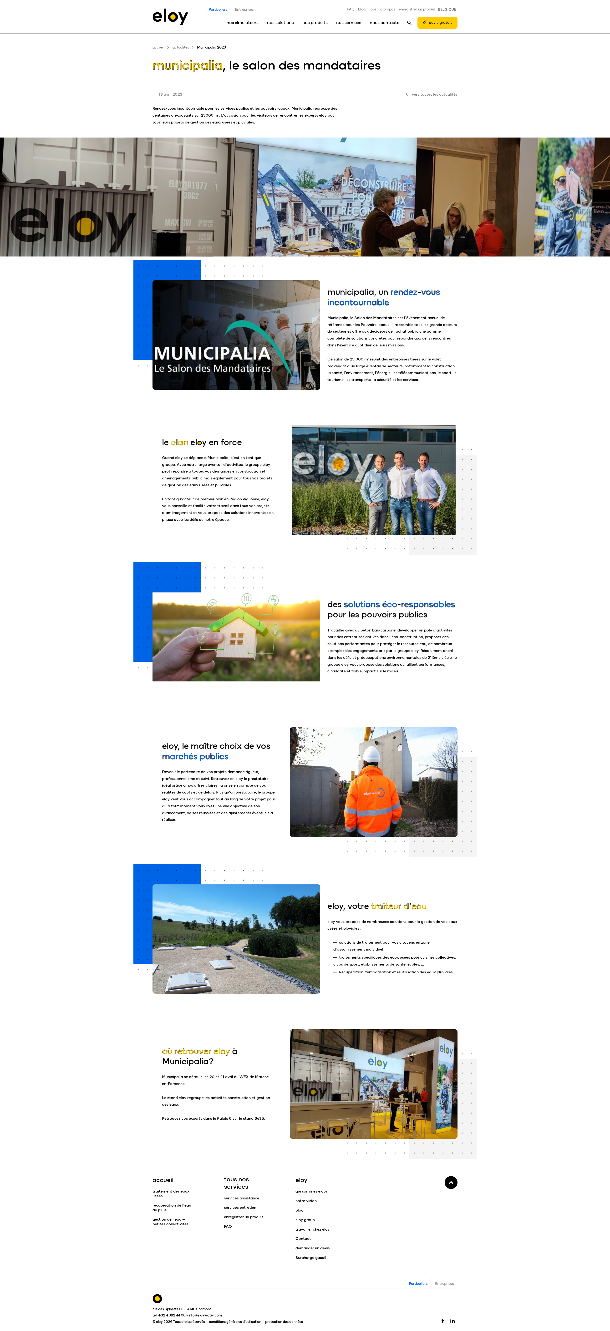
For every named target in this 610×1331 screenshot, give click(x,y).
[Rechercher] (409, 22)
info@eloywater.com (205, 1315)
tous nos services (236, 1182)
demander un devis (312, 1248)
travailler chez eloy (312, 1229)
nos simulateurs (243, 22)
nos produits (315, 22)
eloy (301, 1180)
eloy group (305, 1220)
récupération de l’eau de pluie (171, 1207)
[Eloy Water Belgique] (170, 16)
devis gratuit (440, 22)
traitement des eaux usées (170, 1193)
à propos (387, 9)
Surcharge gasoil (310, 1257)
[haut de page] (451, 1182)
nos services (348, 22)
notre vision (306, 1200)
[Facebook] (443, 1320)
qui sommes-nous (311, 1191)
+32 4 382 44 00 (172, 1315)
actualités (181, 47)
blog (362, 9)
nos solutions (280, 22)
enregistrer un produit (417, 9)
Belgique (447, 9)
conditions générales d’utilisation (235, 1322)
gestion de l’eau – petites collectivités (170, 1221)
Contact (303, 1238)
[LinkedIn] (452, 1320)
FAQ (350, 9)
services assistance (241, 1198)
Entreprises (244, 9)
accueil (158, 47)
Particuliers (218, 9)
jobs (373, 9)
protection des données (284, 1322)
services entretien (240, 1207)
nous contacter (385, 22)
